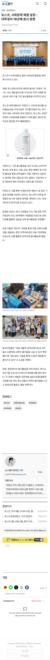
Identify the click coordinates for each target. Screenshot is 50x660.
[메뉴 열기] (36, 3)
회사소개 (25, 651)
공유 (44, 31)
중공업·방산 (11, 10)
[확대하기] (25, 43)
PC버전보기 (25, 656)
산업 (3, 10)
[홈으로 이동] (7, 3)
